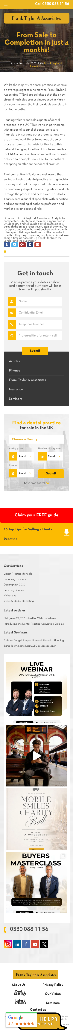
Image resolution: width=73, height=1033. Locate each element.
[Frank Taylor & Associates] (36, 18)
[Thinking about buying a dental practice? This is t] (36, 882)
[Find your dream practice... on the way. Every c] (36, 755)
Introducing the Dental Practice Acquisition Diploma (34, 624)
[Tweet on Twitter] (14, 244)
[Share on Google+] (22, 244)
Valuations (10, 595)
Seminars (15, 398)
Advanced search (34, 483)
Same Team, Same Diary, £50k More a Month (30, 646)
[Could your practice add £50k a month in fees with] (36, 692)
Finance (14, 370)
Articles (14, 361)
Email (12, 312)
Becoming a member (16, 579)
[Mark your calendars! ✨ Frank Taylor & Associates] (36, 819)
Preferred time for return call (12, 335)
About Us (18, 985)
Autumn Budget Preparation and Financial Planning (34, 640)
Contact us (38, 1009)
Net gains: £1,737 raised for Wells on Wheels (30, 618)
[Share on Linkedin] (30, 244)
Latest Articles (20, 1002)
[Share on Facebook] (7, 244)
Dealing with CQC (14, 584)
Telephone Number (12, 324)
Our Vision (53, 994)
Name (12, 301)
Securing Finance (14, 590)
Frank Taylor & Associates (27, 380)
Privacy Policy (52, 985)
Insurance (16, 389)
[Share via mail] (37, 244)
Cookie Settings (20, 993)
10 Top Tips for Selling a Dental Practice (28, 534)
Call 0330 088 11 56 (52, 4)
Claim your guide (36, 515)
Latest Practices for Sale (18, 573)
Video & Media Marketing (19, 601)
